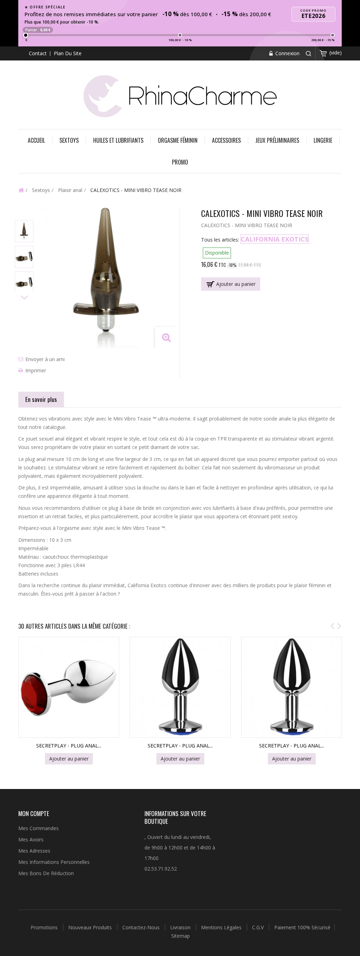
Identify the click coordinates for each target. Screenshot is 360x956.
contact (38, 53)
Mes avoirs (31, 839)
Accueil (36, 140)
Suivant (24, 298)
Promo (180, 162)
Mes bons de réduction (46, 873)
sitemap (180, 935)
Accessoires (226, 140)
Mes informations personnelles (54, 862)
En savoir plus (41, 399)
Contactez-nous (141, 927)
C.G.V (258, 927)
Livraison (181, 927)
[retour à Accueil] (21, 190)
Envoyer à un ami (45, 359)
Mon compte (33, 813)
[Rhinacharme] (180, 95)
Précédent (24, 214)
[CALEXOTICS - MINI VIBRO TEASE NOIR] (24, 231)
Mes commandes (38, 828)
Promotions (45, 927)
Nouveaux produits (90, 927)
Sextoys (69, 140)
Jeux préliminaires (277, 140)
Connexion (287, 53)
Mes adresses (34, 850)
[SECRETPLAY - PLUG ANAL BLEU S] (180, 687)
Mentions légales (222, 927)
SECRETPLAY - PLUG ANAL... (68, 745)
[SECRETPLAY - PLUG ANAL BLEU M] (292, 687)
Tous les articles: (220, 239)
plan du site (68, 53)
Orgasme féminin (178, 140)
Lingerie (323, 140)
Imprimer (35, 370)
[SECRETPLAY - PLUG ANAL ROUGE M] (69, 687)
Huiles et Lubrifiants (118, 140)
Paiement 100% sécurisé (302, 927)
